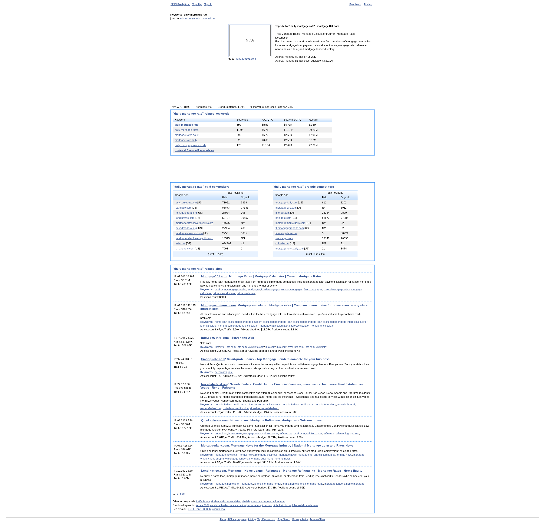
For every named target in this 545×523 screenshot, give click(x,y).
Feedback (355, 4)
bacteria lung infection (259, 505)
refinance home (246, 293)
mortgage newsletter (226, 454)
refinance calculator (224, 293)
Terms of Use (317, 519)
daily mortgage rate (186, 124)
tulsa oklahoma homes (305, 505)
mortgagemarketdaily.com (290, 223)
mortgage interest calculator (351, 321)
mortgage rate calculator (244, 325)
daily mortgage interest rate (190, 145)
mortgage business (266, 454)
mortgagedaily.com (286, 202)
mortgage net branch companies (316, 454)
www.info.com (296, 347)
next (182, 493)
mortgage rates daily (186, 135)
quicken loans (270, 433)
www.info (321, 347)
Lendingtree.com (213, 470)
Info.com (207, 337)
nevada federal (346, 404)
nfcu (250, 404)
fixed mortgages (270, 289)
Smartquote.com (213, 359)
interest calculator (299, 325)
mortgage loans (314, 483)
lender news (247, 454)
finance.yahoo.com (286, 233)
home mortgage (355, 483)
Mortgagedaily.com (215, 445)
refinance (329, 433)
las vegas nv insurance (267, 404)
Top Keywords (265, 519)
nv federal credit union (236, 408)
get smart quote (224, 372)
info (217, 347)
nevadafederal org (325, 404)
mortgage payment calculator (257, 321)
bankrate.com (183, 207)
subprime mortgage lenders (232, 458)
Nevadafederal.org (214, 384)
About (223, 519)
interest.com (282, 212)
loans (257, 483)
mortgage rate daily (186, 140)
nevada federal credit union (231, 404)
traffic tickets (203, 501)
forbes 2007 (202, 505)
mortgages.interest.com (189, 233)
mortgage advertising (261, 458)
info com (231, 347)
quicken (354, 433)
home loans (235, 433)
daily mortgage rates (186, 129)
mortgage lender (236, 289)
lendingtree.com (185, 217)
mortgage (220, 289)
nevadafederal (269, 408)
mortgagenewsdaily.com (289, 248)
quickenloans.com (186, 202)
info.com (180, 243)
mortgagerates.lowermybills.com (194, 223)
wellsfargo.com (284, 238)
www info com (256, 347)
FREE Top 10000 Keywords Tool (206, 509)
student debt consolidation (226, 501)
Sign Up (197, 4)
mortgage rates (252, 433)
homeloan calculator (322, 325)
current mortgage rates (337, 289)
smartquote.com (185, 248)
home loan (221, 433)
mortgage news (288, 454)
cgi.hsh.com (282, 243)
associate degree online (265, 501)
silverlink (255, 408)
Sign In (208, 4)
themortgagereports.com (289, 228)
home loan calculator (227, 321)
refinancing (286, 433)
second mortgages (292, 289)
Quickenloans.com (214, 420)
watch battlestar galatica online (228, 505)
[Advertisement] (197, 51)
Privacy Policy (300, 519)
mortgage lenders (334, 483)
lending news (344, 454)
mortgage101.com (245, 58)
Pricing (368, 4)
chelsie (246, 501)
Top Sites (283, 519)
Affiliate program (237, 519)
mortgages (254, 289)
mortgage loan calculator (289, 321)
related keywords (190, 18)
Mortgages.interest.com (218, 305)
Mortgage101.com (214, 276)
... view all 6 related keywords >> (194, 150)
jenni (282, 501)
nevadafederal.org (186, 212)
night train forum (282, 505)
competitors (208, 18)
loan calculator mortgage (214, 325)
